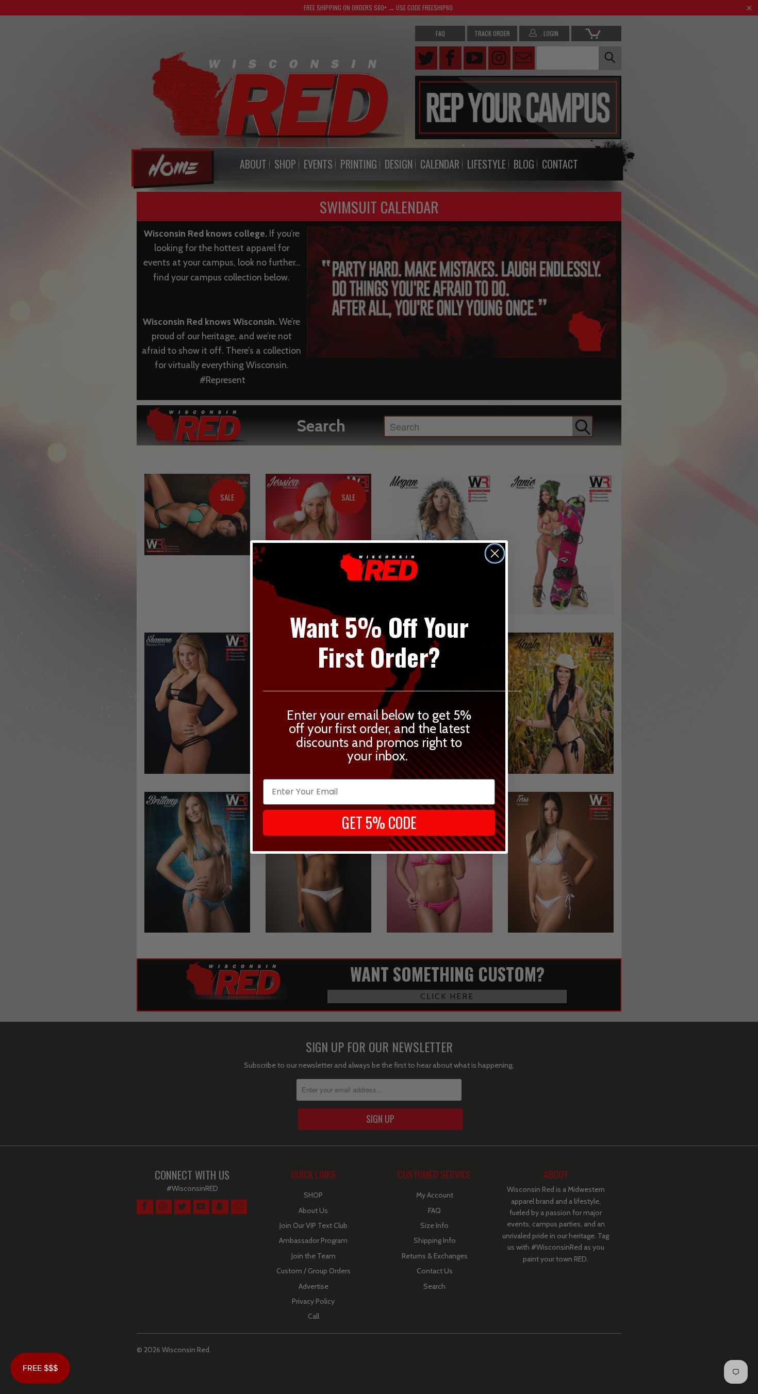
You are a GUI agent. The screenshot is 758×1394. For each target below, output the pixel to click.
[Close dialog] (495, 553)
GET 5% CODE (379, 822)
